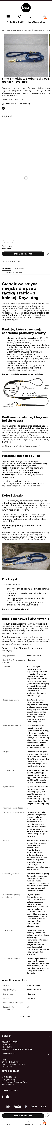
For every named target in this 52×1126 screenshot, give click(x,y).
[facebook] (3, 1096)
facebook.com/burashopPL (13, 1082)
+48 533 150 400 (15, 22)
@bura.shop (7, 1084)
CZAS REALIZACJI (10, 1042)
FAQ (4, 1060)
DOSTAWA (6, 1044)
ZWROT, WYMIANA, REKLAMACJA (17, 1049)
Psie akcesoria (39, 30)
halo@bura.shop (36, 22)
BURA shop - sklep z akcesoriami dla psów (16, 30)
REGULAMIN (7, 1067)
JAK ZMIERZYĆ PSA (10, 1062)
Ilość (4, 238)
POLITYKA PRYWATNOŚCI (13, 1064)
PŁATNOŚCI (7, 1047)
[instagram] (7, 1096)
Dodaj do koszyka (23, 254)
